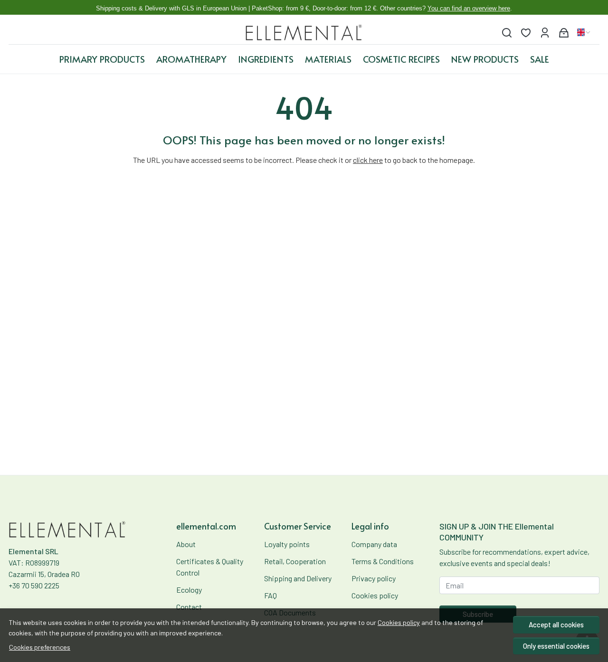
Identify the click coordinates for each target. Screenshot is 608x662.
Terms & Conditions (383, 561)
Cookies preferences (39, 647)
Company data (374, 544)
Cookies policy (399, 622)
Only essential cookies (556, 646)
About (186, 544)
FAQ (270, 595)
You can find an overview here (469, 8)
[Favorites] (525, 32)
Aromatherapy (191, 59)
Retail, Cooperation (295, 561)
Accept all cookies (556, 624)
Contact (189, 606)
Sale (539, 59)
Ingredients (266, 59)
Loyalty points (287, 544)
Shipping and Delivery (298, 578)
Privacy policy (374, 578)
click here (368, 159)
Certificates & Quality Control (209, 567)
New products (485, 59)
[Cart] (563, 32)
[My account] (544, 32)
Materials (328, 59)
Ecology (189, 589)
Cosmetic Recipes (401, 59)
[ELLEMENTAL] (304, 32)
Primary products (102, 59)
